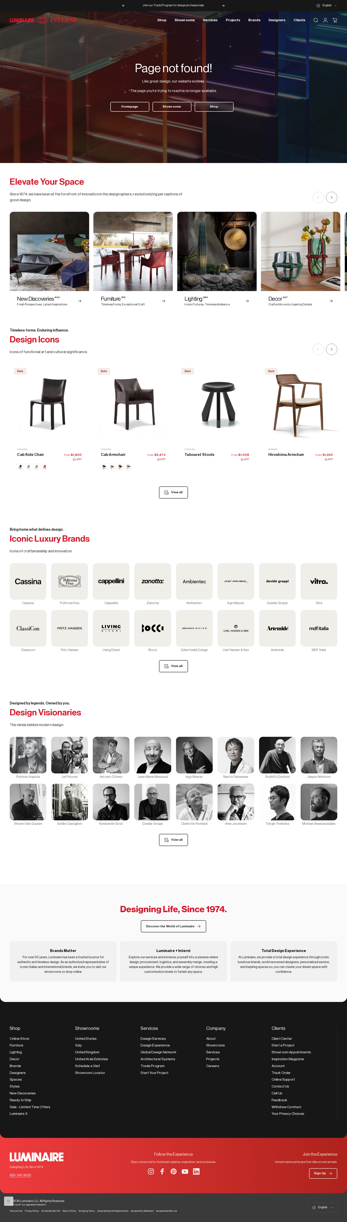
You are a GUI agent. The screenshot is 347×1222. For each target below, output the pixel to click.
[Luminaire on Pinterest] (173, 1171)
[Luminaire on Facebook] (162, 1171)
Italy (78, 1045)
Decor (14, 1059)
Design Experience (155, 1045)
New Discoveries (23, 1093)
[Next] (223, 5)
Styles (15, 1086)
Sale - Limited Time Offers (30, 1107)
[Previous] (123, 5)
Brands (15, 1066)
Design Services (153, 1038)
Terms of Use (16, 1211)
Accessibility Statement (142, 1211)
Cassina (22, 449)
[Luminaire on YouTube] (185, 1171)
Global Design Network (158, 1052)
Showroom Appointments (291, 1052)
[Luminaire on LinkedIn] (196, 1171)
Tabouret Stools (199, 455)
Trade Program (152, 1066)
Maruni (273, 449)
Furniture (16, 1045)
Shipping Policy (87, 1211)
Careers (212, 1066)
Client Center (282, 1038)
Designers (18, 1073)
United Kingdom (87, 1052)
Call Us (277, 1093)
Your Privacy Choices (288, 1113)
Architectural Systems (158, 1059)
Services (213, 1052)
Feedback (279, 1100)
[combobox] (326, 5)
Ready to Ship (20, 1100)
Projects (212, 1059)
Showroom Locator (90, 1073)
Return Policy (69, 1211)
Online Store (19, 1038)
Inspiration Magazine (288, 1059)
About (211, 1038)
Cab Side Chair (30, 455)
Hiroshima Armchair (286, 455)
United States (86, 1038)
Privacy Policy (32, 1211)
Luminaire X (19, 1113)
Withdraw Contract (286, 1107)
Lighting (16, 1052)
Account (278, 1066)
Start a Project (283, 1045)
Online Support (283, 1079)
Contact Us (280, 1086)
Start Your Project (154, 1073)
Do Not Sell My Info (50, 1211)
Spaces (16, 1079)
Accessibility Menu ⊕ (166, 1211)
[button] (323, 1173)
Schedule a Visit (87, 1066)
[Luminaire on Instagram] (151, 1171)
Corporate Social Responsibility (112, 1211)
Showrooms (215, 1045)
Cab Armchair (113, 455)
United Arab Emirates (91, 1059)
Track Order (281, 1073)
